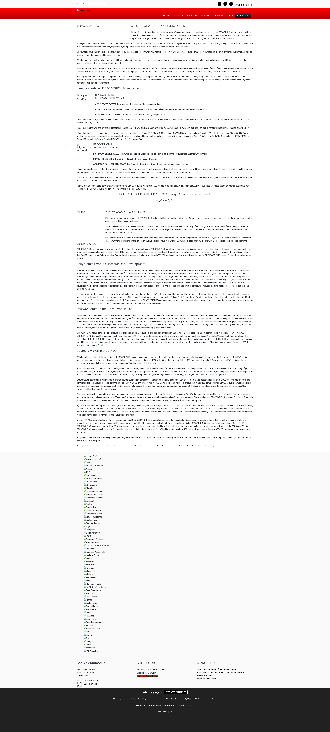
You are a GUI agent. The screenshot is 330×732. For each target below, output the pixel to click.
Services (192, 15)
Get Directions (83, 675)
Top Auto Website (211, 699)
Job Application (169, 705)
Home (166, 15)
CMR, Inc (190, 699)
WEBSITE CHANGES (176, 692)
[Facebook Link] (219, 4)
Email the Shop (90, 684)
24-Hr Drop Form (140, 705)
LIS (171, 712)
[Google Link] (225, 4)
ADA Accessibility (155, 705)
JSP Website (199, 699)
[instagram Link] (231, 4)
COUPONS (178, 15)
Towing (205, 15)
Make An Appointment (147, 676)
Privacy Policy (181, 705)
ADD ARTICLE (162, 712)
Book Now (243, 15)
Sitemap (192, 705)
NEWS (230, 15)
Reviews (218, 15)
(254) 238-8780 (244, 4)
